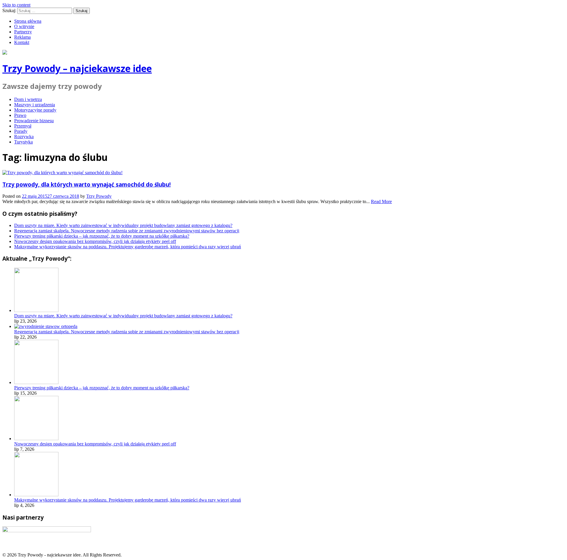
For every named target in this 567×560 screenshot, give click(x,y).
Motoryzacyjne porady (35, 109)
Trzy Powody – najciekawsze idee (77, 68)
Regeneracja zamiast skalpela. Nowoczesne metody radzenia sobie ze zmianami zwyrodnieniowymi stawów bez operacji (126, 230)
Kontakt (21, 42)
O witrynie (24, 26)
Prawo (20, 115)
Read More (381, 201)
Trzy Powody (99, 196)
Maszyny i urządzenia (34, 104)
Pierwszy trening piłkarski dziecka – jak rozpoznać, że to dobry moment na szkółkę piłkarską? (101, 236)
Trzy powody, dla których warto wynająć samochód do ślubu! (86, 184)
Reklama (22, 37)
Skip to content (16, 4)
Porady (20, 131)
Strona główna (27, 21)
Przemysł (22, 125)
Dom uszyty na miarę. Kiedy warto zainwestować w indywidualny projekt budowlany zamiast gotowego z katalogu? (123, 225)
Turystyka (23, 141)
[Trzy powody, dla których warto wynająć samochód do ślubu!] (62, 172)
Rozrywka (24, 136)
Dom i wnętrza (28, 99)
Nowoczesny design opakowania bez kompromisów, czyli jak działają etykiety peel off (95, 241)
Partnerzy (23, 31)
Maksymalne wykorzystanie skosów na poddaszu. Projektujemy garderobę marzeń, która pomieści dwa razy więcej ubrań (127, 246)
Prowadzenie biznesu (34, 120)
